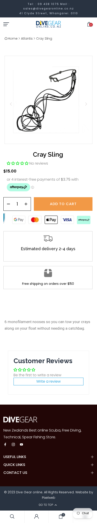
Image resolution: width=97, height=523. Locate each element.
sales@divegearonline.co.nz (48, 8)
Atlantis (27, 38)
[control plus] (27, 204)
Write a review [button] (48, 381)
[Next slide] (86, 104)
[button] (18, 163)
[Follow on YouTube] (21, 445)
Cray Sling (44, 38)
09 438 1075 (48, 4)
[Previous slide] (11, 104)
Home (13, 38)
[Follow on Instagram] (13, 445)
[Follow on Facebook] (5, 445)
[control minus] (6, 204)
